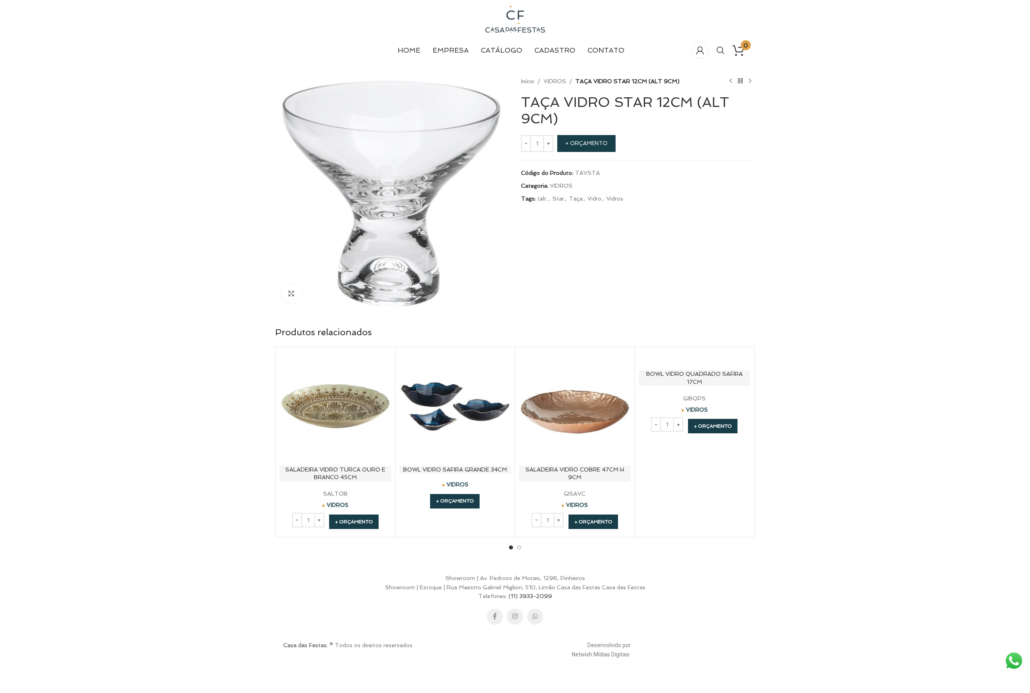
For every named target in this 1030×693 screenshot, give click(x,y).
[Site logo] (515, 19)
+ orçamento (586, 143)
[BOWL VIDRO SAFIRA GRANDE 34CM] (455, 406)
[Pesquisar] (721, 50)
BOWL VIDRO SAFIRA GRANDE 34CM (455, 469)
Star (558, 198)
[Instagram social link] (515, 617)
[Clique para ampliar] (291, 294)
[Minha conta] (700, 50)
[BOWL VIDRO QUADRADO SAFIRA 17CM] (694, 359)
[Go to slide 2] (519, 547)
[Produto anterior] (730, 81)
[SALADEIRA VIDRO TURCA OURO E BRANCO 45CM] (335, 406)
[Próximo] (750, 81)
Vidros (614, 198)
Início (527, 81)
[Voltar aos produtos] (740, 81)
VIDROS (555, 81)
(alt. (543, 198)
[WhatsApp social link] (535, 617)
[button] (354, 522)
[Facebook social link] (495, 617)
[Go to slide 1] (511, 547)
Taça (576, 198)
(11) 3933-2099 (530, 596)
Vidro (594, 198)
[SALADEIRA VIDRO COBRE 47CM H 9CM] (574, 406)
